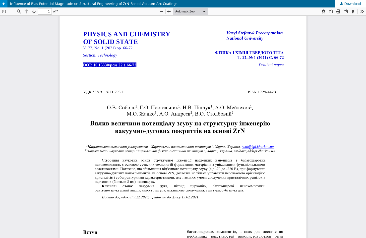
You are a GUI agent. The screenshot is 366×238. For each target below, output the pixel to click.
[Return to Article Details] (3, 3)
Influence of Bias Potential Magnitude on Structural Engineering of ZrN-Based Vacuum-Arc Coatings (94, 3)
